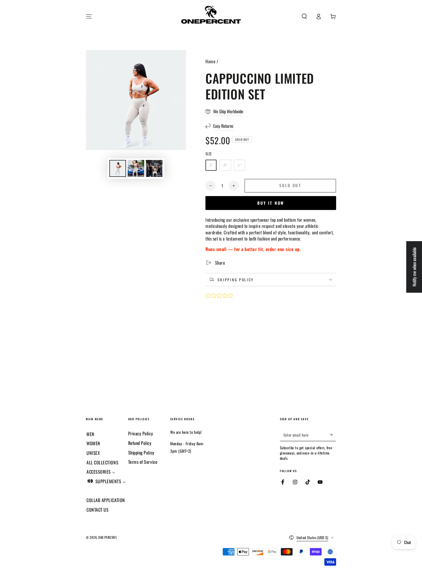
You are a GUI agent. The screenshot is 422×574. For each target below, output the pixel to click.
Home (210, 61)
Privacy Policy (140, 433)
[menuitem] (90, 433)
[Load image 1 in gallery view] (117, 168)
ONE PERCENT (107, 537)
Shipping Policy (141, 452)
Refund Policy (140, 443)
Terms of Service (143, 462)
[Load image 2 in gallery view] (136, 168)
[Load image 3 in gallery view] (154, 168)
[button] (304, 16)
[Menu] (89, 16)
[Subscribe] (333, 435)
